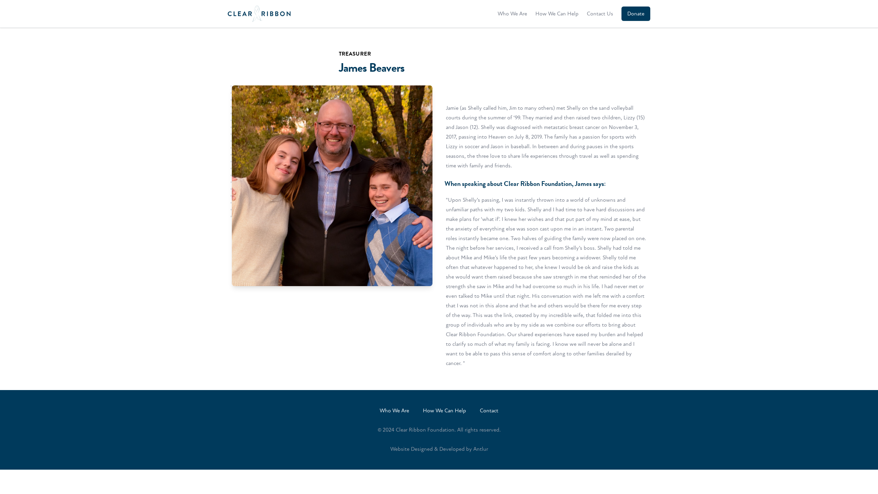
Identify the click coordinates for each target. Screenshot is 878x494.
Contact (489, 410)
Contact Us (600, 13)
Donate (635, 13)
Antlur (480, 449)
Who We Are (512, 13)
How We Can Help (557, 13)
